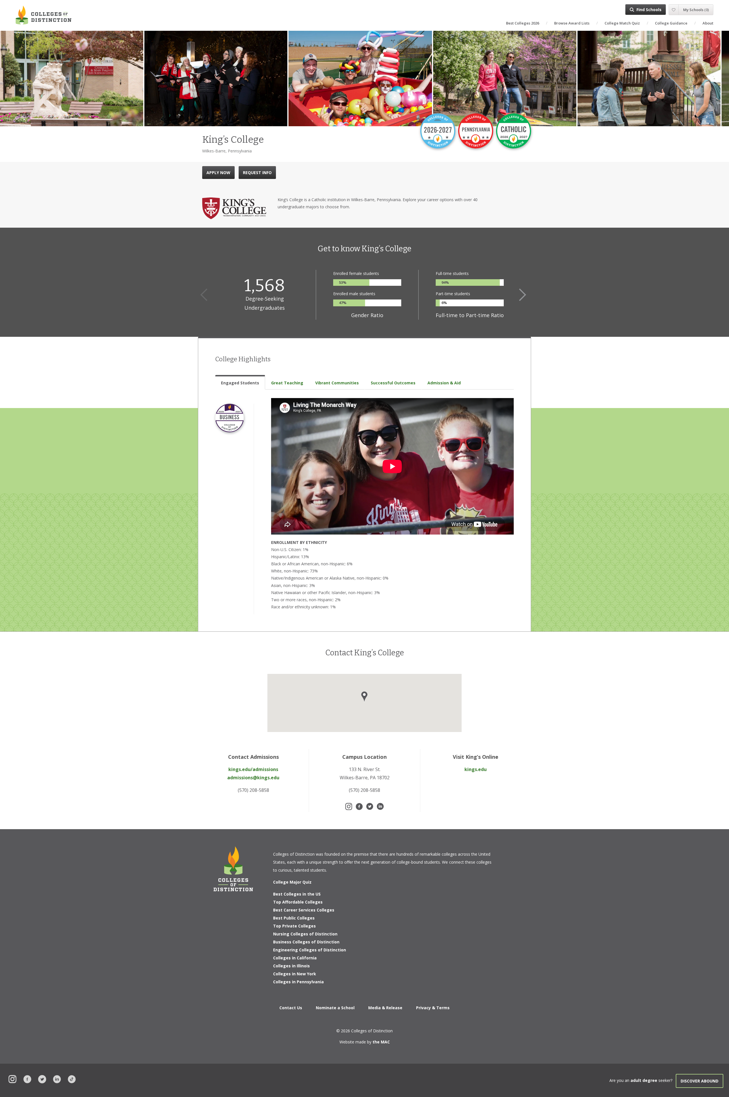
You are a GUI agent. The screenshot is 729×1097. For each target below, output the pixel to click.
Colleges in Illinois (291, 965)
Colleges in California (295, 958)
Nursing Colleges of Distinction (305, 934)
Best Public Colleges (294, 918)
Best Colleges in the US (297, 894)
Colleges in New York (294, 973)
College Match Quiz (622, 23)
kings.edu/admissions (253, 769)
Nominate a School (335, 1007)
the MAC (381, 1042)
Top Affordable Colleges (298, 902)
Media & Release (385, 1007)
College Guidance (671, 23)
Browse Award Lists (571, 23)
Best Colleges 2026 (522, 23)
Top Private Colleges (294, 926)
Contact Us (290, 1007)
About (708, 23)
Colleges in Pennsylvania (298, 981)
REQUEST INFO (257, 172)
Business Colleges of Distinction (306, 942)
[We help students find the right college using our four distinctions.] (43, 15)
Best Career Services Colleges (303, 910)
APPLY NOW (218, 172)
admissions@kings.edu (253, 777)
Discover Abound (699, 1081)
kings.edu (475, 769)
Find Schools (649, 9)
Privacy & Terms (433, 1007)
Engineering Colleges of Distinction (309, 950)
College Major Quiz (292, 882)
